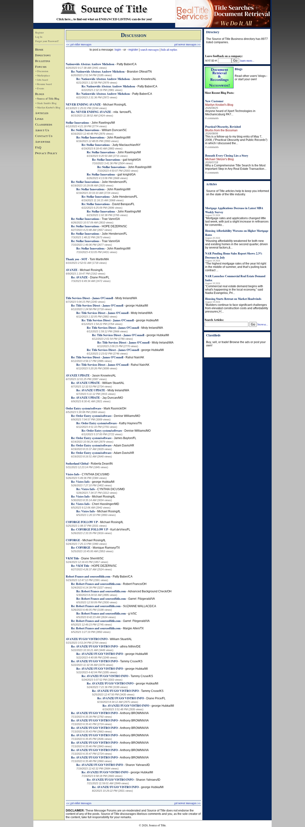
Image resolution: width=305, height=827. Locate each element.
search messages (149, 49)
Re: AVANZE (79, 277)
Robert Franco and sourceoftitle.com (88, 576)
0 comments (212, 118)
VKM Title (72, 558)
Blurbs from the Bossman (221, 130)
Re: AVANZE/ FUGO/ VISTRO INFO (94, 646)
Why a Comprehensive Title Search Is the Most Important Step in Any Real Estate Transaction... (235, 167)
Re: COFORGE (80, 548)
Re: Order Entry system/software (91, 416)
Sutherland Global (77, 463)
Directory (43, 55)
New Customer (214, 101)
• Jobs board (42, 79)
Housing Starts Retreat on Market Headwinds (233, 299)
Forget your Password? (47, 41)
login (118, 49)
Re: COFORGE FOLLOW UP (89, 529)
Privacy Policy (46, 153)
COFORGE (73, 540)
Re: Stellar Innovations (85, 130)
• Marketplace (43, 75)
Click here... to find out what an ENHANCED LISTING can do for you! (104, 19)
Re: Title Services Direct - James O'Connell (97, 305)
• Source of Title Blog (47, 99)
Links (39, 118)
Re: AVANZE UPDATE (85, 383)
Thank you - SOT (76, 259)
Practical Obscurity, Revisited (223, 127)
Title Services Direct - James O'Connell (89, 298)
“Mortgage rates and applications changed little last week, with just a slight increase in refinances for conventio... (237, 222)
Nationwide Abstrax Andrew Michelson (90, 64)
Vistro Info (72, 474)
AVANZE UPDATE (78, 375)
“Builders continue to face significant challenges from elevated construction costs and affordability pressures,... (236, 308)
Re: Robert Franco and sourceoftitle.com (96, 584)
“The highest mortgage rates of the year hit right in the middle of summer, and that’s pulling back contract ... (235, 267)
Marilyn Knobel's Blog (219, 104)
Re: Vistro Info (80, 482)
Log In (38, 36)
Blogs (39, 93)
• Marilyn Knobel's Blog (48, 107)
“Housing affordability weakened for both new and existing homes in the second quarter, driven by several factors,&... (236, 244)
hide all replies (169, 49)
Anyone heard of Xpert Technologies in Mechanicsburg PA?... (230, 112)
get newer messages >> (187, 44)
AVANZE (71, 270)
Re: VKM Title (80, 566)
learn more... (247, 60)
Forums (40, 66)
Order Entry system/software (83, 408)
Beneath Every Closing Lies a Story (226, 156)
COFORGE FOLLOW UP (82, 522)
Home (39, 49)
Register (39, 32)
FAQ (38, 147)
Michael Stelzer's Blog (219, 159)
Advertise (42, 141)
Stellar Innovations (77, 123)
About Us (42, 130)
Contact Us (43, 135)
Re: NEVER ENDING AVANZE (91, 112)
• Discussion (42, 71)
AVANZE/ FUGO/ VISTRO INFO (86, 639)
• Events (40, 88)
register (133, 49)
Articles (41, 113)
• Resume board (44, 84)
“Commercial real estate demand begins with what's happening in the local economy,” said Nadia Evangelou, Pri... (234, 290)
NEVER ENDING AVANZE (83, 104)
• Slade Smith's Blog (46, 103)
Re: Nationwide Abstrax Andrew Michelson (98, 71)
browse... (263, 324)
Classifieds (43, 124)
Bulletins (42, 60)
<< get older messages (79, 44)
